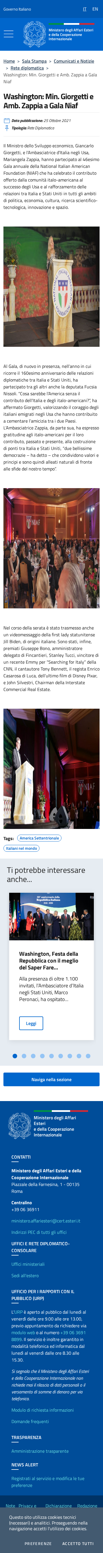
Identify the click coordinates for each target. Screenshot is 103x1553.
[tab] (15, 1056)
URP (18, 1312)
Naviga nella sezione (51, 1079)
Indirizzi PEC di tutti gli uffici (39, 1232)
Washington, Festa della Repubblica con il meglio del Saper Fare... (48, 960)
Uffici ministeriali (28, 1264)
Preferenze (38, 1544)
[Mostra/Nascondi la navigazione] (8, 34)
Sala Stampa (34, 61)
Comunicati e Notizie (74, 61)
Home (9, 61)
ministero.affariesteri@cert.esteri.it (45, 1220)
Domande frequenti (30, 1421)
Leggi (31, 1023)
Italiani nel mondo (21, 847)
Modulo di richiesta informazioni (42, 1410)
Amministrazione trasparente (40, 1451)
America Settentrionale (39, 837)
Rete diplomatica (27, 67)
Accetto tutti (78, 1544)
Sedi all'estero (25, 1275)
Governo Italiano (17, 9)
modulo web (23, 1332)
